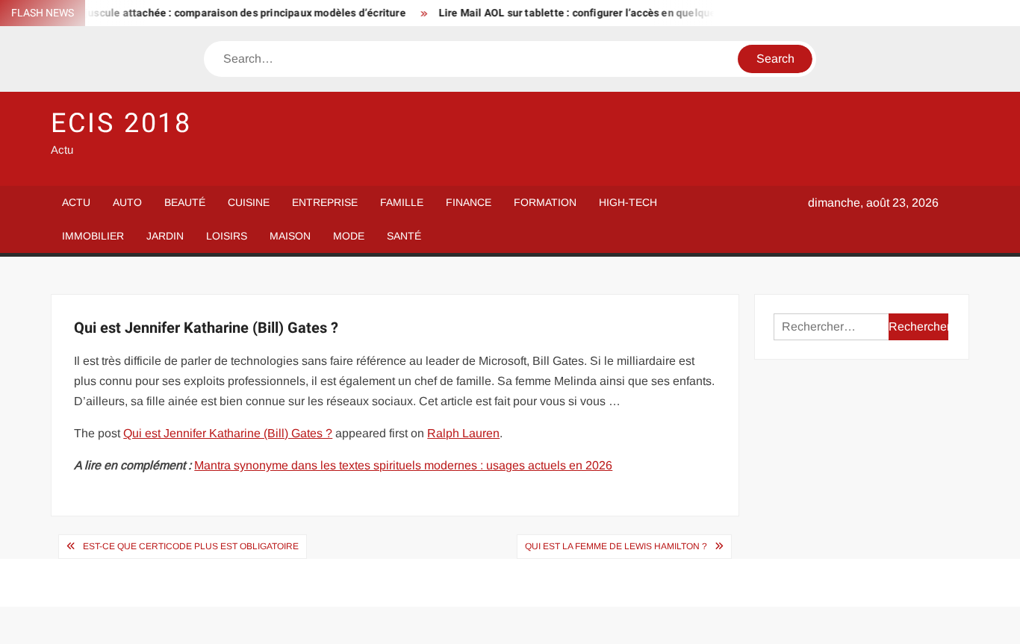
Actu (76, 202)
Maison (290, 236)
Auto (127, 202)
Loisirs (226, 236)
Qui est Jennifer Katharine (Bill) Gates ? (227, 433)
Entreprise (325, 202)
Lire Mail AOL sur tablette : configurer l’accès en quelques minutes (593, 13)
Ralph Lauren (463, 433)
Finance (468, 202)
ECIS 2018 (121, 123)
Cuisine (249, 202)
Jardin (165, 236)
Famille (401, 202)
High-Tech (628, 202)
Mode (348, 236)
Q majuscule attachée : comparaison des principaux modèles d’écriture (225, 13)
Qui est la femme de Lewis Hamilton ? (616, 546)
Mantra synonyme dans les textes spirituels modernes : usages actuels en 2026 (403, 465)
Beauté (184, 202)
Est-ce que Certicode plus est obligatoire (191, 546)
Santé (404, 236)
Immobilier (93, 236)
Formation (545, 202)
